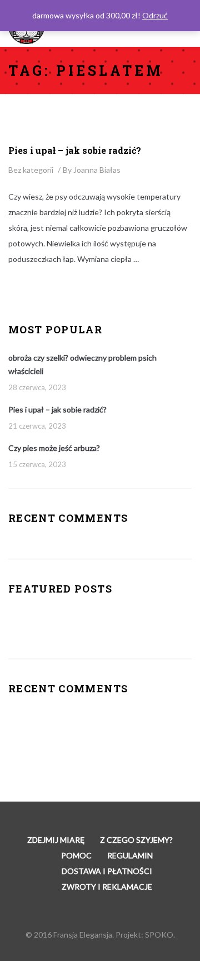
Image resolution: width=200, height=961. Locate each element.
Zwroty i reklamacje (107, 886)
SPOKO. (160, 934)
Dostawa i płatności (107, 871)
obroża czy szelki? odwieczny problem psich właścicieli (82, 364)
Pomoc (76, 855)
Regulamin (130, 855)
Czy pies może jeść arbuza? (54, 448)
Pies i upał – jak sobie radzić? (74, 150)
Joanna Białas (97, 169)
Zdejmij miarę (55, 839)
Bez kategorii (30, 169)
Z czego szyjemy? (136, 839)
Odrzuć (155, 15)
